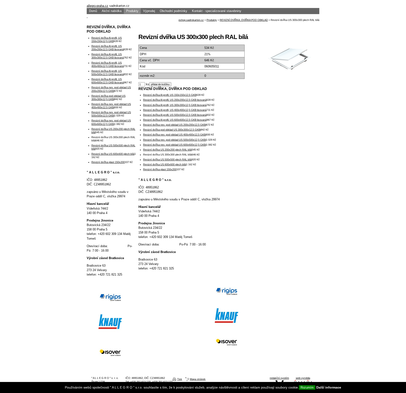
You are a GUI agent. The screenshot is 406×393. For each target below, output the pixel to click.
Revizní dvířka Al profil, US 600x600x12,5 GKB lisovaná (175, 119)
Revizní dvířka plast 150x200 (159, 169)
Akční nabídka (111, 11)
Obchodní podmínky (173, 11)
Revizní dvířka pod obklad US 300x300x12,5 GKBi (172, 129)
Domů (93, 11)
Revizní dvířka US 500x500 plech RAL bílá (167, 159)
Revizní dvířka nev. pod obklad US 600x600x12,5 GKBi (174, 144)
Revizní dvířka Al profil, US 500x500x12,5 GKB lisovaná (175, 114)
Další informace (328, 387)
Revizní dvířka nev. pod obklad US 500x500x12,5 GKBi (174, 139)
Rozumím (307, 387)
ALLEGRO (203, 2)
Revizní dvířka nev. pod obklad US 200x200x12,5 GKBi (174, 124)
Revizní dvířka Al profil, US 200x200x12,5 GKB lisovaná (175, 99)
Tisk (179, 379)
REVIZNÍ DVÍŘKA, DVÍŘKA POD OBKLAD (244, 20)
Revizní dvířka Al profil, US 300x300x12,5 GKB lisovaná (175, 105)
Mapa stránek (198, 379)
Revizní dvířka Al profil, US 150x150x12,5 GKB (169, 94)
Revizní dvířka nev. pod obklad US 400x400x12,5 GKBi (174, 134)
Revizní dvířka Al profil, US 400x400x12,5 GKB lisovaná (175, 110)
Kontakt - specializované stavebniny (216, 11)
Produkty (132, 11)
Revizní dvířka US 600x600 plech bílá (164, 164)
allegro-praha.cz (97, 6)
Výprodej (149, 11)
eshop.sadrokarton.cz (191, 20)
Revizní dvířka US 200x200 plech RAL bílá (167, 149)
